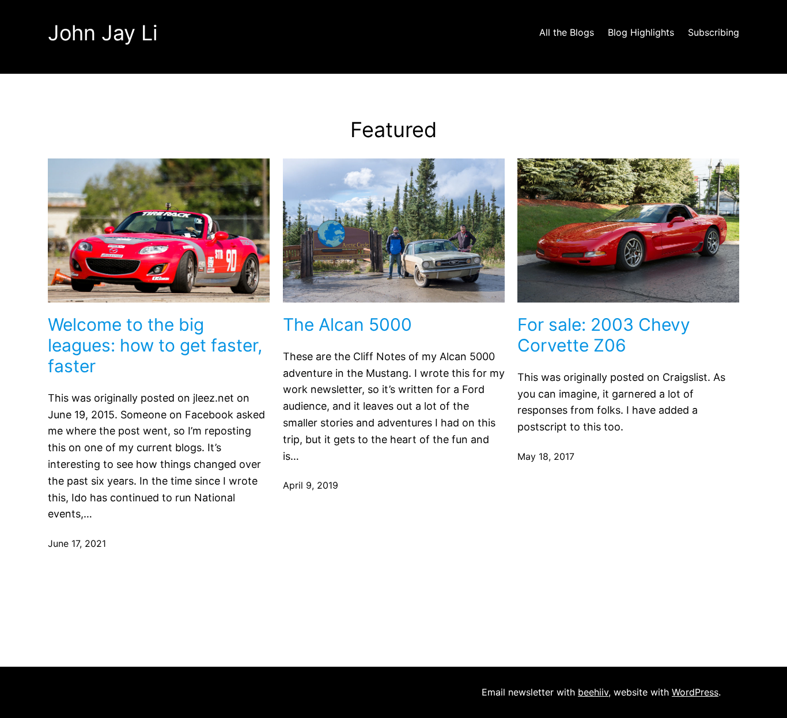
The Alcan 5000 (347, 324)
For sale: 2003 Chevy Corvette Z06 (603, 335)
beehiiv (593, 692)
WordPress (695, 692)
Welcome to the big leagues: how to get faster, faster (155, 345)
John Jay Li (103, 33)
